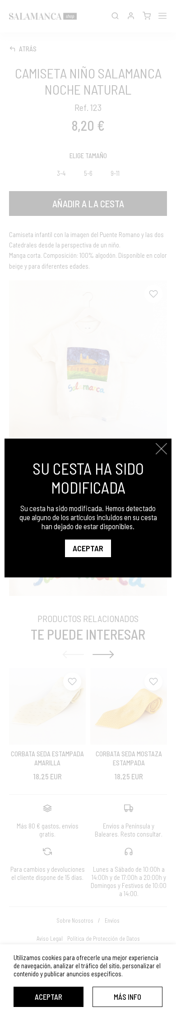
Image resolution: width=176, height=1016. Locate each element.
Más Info (127, 996)
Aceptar (48, 996)
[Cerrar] (161, 448)
